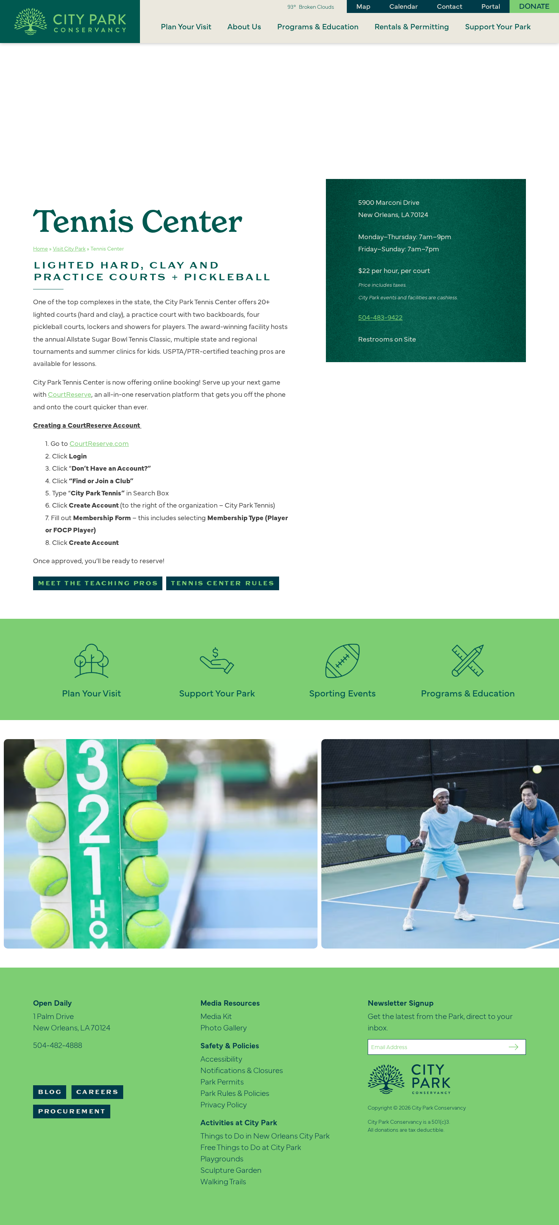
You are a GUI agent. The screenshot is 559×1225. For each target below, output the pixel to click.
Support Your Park (498, 26)
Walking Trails (223, 1181)
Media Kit (216, 1016)
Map (363, 6)
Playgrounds (221, 1158)
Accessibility (221, 1058)
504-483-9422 (380, 317)
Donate (534, 5)
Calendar (403, 6)
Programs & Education (318, 26)
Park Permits (222, 1081)
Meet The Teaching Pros (98, 583)
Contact (449, 6)
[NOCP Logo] (70, 20)
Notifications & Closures (241, 1070)
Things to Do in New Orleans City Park (265, 1135)
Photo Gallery (223, 1027)
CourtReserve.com (99, 443)
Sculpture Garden (231, 1169)
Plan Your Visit (186, 26)
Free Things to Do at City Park (250, 1147)
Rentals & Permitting (412, 26)
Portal (490, 6)
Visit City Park (69, 248)
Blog (50, 1092)
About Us (244, 26)
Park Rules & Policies (234, 1093)
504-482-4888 (57, 1045)
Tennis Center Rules (222, 583)
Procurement (72, 1111)
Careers (97, 1092)
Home (40, 248)
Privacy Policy (223, 1104)
